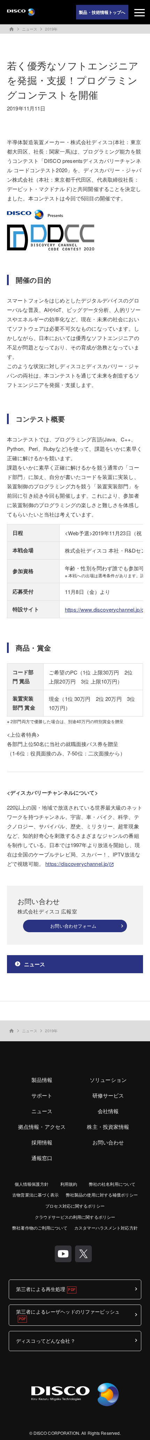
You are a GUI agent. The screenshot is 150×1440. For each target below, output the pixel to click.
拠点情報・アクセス (42, 1126)
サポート (42, 1095)
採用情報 (42, 1142)
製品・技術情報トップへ (102, 12)
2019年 (51, 29)
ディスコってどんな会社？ (45, 1341)
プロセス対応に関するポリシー (75, 1206)
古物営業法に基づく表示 (35, 1195)
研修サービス (108, 1095)
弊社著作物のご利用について (39, 1228)
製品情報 (42, 1079)
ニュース (29, 29)
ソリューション (108, 1079)
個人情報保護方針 (31, 1184)
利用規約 (68, 1184)
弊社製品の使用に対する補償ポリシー (102, 1195)
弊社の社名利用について (112, 1184)
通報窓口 (42, 1157)
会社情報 (108, 1111)
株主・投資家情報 (108, 1126)
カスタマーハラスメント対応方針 (106, 1228)
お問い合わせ (108, 1142)
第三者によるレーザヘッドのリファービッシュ (68, 1311)
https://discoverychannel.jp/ (77, 863)
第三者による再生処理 (40, 1289)
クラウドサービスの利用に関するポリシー (75, 1217)
